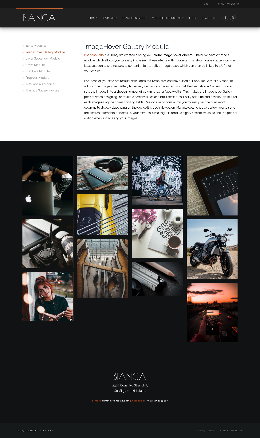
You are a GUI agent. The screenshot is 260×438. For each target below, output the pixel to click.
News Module (35, 65)
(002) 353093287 (157, 400)
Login (207, 4)
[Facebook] (225, 17)
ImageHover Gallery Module (45, 52)
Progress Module (37, 77)
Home (93, 18)
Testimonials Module (39, 84)
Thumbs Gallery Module (42, 90)
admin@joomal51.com (115, 400)
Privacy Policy (205, 430)
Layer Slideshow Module (42, 58)
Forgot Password (228, 4)
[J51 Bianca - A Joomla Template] (39, 17)
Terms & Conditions (230, 430)
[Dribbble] (232, 17)
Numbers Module (37, 71)
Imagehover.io (94, 55)
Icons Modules (35, 46)
